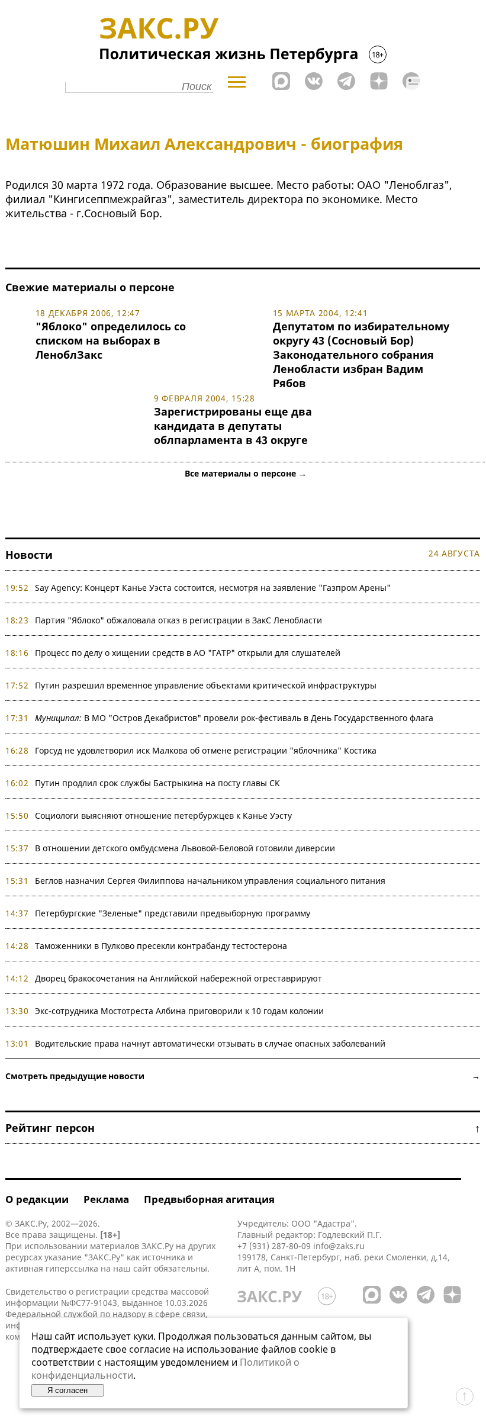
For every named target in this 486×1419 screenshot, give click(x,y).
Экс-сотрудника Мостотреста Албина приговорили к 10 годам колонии (179, 1010)
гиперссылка (72, 1268)
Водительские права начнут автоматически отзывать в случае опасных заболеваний (210, 1043)
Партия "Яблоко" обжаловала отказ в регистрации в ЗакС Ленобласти (178, 620)
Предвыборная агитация (209, 1199)
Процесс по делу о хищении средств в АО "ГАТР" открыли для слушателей (187, 652)
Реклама (106, 1199)
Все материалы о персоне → (246, 473)
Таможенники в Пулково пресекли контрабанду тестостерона (161, 945)
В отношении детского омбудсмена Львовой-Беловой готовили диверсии (185, 848)
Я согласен (67, 1390)
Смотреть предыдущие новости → (242, 1076)
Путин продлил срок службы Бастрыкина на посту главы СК (157, 783)
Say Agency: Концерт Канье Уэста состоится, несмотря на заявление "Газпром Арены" (213, 587)
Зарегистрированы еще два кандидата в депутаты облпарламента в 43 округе (233, 425)
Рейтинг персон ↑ (242, 1128)
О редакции (37, 1199)
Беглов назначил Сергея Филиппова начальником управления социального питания (210, 880)
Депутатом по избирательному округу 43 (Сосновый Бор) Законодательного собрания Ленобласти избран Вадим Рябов (361, 354)
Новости (29, 555)
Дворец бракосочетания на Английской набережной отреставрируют (178, 978)
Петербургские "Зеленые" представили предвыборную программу (172, 913)
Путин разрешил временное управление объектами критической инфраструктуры (205, 685)
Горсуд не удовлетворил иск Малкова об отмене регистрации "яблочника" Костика (205, 750)
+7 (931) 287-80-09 (274, 1245)
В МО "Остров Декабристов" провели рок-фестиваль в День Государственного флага (234, 717)
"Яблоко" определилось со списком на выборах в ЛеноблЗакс (111, 340)
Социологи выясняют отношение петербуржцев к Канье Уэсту (163, 815)
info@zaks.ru (339, 1245)
